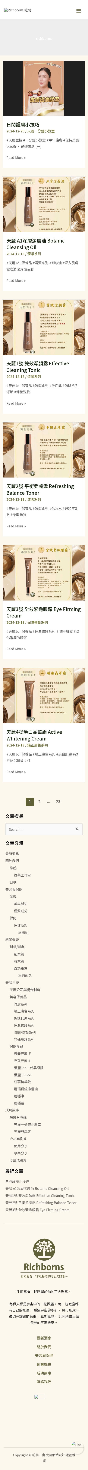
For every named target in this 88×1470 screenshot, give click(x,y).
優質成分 (21, 910)
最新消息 (12, 853)
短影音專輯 (18, 1117)
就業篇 (19, 961)
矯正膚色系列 (37, 745)
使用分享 (21, 1145)
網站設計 (58, 1455)
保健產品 (16, 1046)
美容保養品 (18, 996)
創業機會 (12, 939)
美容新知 (21, 903)
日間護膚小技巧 (22, 124)
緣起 (13, 867)
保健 (13, 917)
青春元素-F (22, 1053)
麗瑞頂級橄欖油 (26, 1088)
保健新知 (21, 925)
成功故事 (12, 1109)
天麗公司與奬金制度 (25, 989)
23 (58, 801)
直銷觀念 (25, 975)
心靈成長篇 (18, 1160)
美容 (13, 896)
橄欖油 (23, 932)
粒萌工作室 (22, 875)
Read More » (16, 157)
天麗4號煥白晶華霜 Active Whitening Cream (34, 735)
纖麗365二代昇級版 (29, 1067)
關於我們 (12, 860)
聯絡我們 (44, 1381)
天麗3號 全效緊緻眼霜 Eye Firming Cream (43, 612)
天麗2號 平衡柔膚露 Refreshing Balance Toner (40, 489)
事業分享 (21, 1152)
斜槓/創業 (17, 946)
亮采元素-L (22, 1060)
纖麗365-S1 (23, 1074)
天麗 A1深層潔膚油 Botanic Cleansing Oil (35, 243)
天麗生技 (12, 982)
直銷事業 (21, 968)
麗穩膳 (19, 1103)
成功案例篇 (18, 1138)
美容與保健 (13, 889)
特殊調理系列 (24, 1039)
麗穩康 (19, 1095)
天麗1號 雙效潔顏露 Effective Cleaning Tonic (37, 366)
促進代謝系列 (24, 1018)
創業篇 (19, 954)
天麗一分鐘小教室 (41, 131)
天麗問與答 (22, 1131)
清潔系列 (34, 253)
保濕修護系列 (37, 622)
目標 (13, 882)
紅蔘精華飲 (22, 1081)
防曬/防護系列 (25, 1032)
